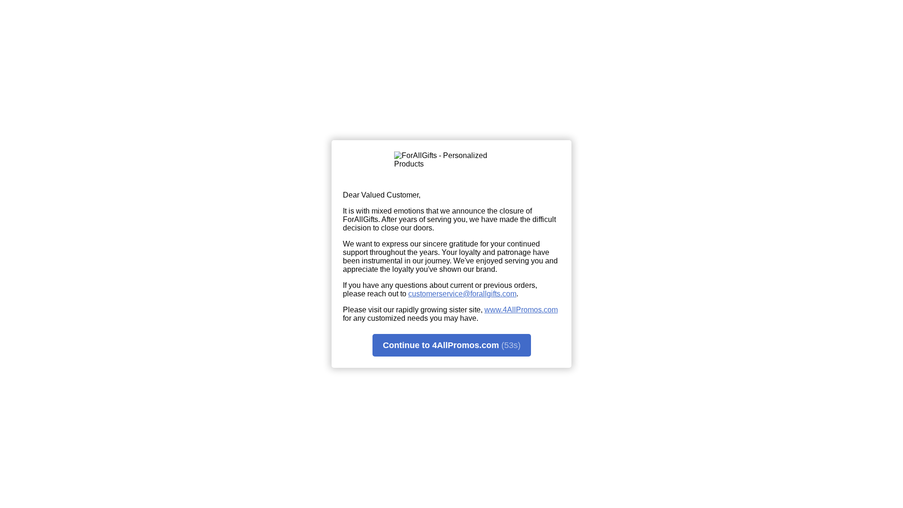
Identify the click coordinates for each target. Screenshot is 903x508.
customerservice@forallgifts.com (462, 294)
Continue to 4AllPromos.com (452, 345)
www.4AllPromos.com (521, 310)
